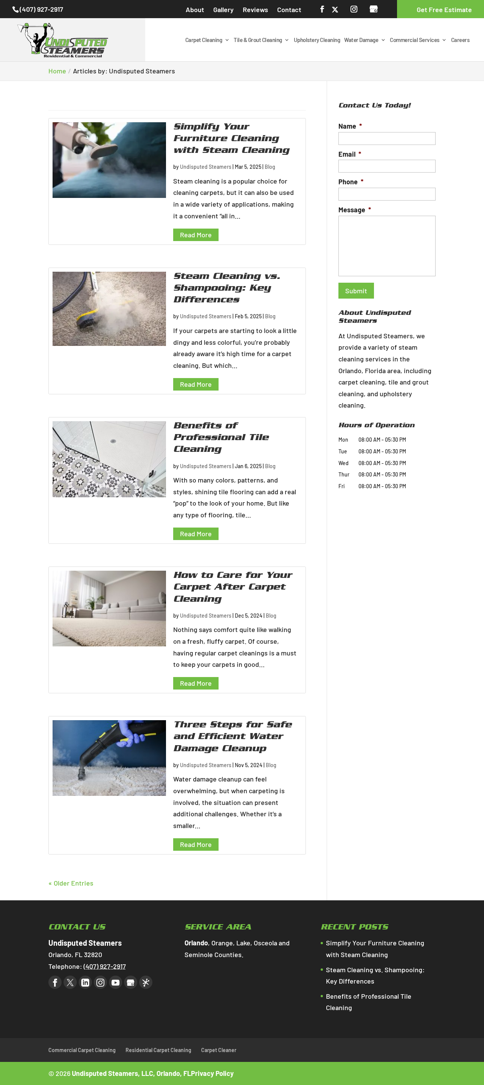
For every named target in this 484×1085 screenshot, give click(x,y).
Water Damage (361, 40)
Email (349, 154)
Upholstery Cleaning (317, 40)
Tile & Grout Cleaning (258, 40)
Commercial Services (414, 40)
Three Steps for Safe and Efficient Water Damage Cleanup (232, 737)
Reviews (255, 9)
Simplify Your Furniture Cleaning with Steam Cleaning (231, 139)
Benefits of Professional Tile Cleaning (220, 438)
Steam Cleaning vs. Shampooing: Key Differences (226, 289)
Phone (350, 181)
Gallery (223, 9)
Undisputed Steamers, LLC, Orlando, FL (131, 1073)
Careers (460, 40)
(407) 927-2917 (41, 9)
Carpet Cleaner (218, 1050)
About (195, 9)
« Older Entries (70, 883)
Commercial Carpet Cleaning (82, 1050)
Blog (270, 166)
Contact (289, 9)
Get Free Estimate (444, 9)
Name (350, 126)
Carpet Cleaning (203, 40)
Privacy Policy (212, 1073)
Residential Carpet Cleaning (158, 1050)
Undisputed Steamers (205, 166)
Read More (196, 234)
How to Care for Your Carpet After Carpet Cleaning (232, 588)
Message (354, 209)
